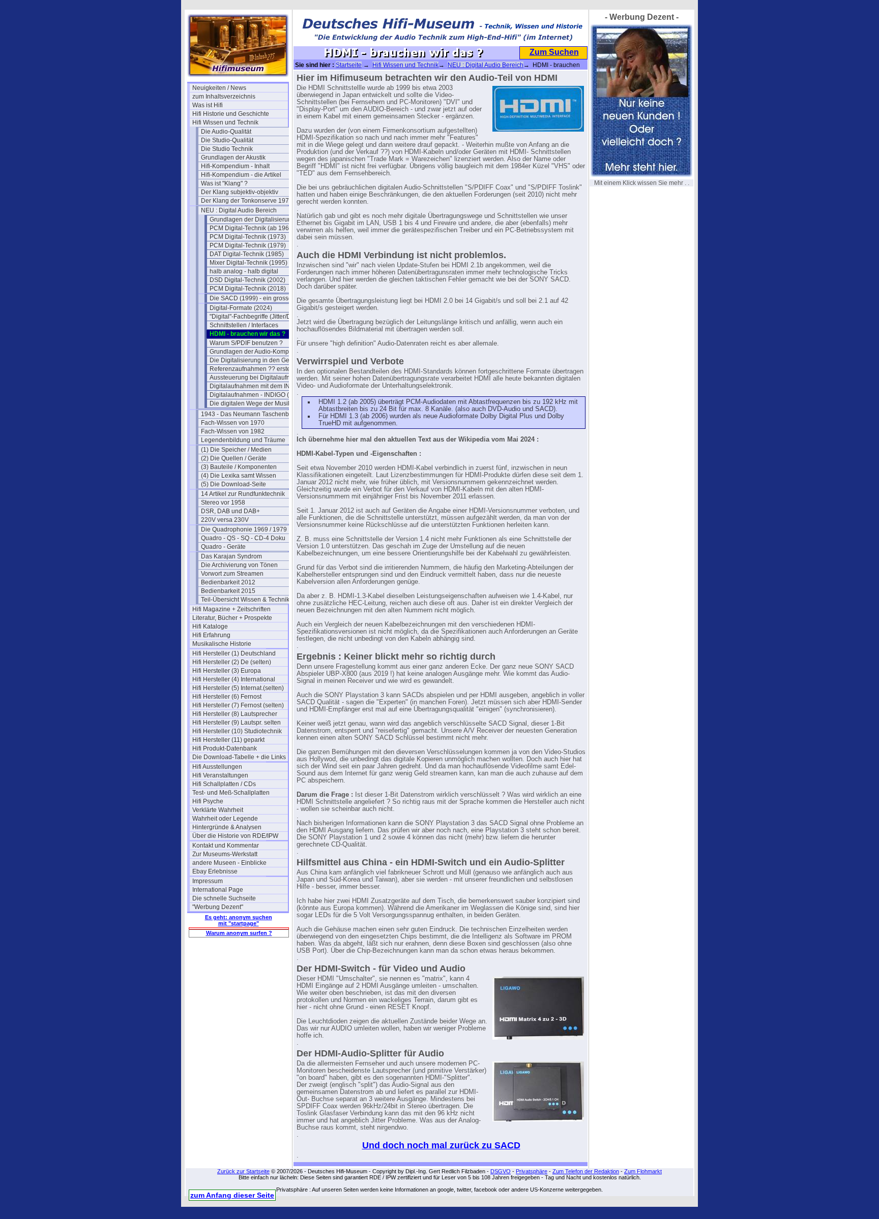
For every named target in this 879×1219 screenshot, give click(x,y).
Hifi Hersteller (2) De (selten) (231, 662)
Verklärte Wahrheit (217, 810)
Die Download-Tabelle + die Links (239, 757)
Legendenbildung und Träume (243, 440)
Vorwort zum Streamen (232, 573)
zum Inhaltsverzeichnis (223, 96)
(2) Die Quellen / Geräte (234, 458)
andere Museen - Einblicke (229, 862)
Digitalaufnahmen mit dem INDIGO (257, 386)
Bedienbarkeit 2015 (228, 591)
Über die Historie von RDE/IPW (235, 835)
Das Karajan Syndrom (231, 556)
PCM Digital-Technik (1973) (248, 236)
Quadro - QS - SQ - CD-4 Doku (243, 538)
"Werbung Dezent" (217, 907)
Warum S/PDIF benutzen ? (246, 343)
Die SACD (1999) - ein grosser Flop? (257, 298)
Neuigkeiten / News (219, 87)
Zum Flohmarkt (643, 1171)
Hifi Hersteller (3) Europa (226, 670)
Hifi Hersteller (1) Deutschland (234, 653)
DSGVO (500, 1171)
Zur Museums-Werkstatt (224, 854)
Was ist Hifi (207, 105)
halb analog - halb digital (244, 271)
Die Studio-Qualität (227, 140)
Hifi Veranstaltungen (220, 775)
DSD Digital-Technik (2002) (247, 280)
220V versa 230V (225, 519)
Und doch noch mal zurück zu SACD (441, 1145)
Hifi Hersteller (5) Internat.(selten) (238, 688)
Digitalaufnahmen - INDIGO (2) (252, 394)
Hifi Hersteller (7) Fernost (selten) (238, 705)
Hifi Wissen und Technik (225, 122)
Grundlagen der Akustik (233, 157)
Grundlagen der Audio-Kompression (257, 351)
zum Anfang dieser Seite (232, 1195)
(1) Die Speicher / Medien (236, 449)
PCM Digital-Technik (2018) (248, 288)
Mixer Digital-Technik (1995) (248, 262)
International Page (217, 889)
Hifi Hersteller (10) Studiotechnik (237, 731)
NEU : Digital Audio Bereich (239, 210)
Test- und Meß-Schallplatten (231, 792)
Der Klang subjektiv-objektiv (239, 192)
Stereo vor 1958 (223, 502)
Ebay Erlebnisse (215, 871)
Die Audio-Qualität (226, 131)
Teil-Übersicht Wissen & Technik (245, 599)
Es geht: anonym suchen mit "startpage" (238, 920)
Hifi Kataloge (210, 626)
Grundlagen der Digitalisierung (252, 219)
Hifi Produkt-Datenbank (224, 748)
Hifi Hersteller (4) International (233, 679)
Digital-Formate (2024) (241, 307)
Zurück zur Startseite (243, 1171)
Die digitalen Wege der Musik (250, 403)
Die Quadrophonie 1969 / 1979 (244, 529)
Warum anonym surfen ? (239, 933)
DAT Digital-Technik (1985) (247, 254)
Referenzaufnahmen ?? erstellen (255, 368)
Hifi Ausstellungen (217, 766)
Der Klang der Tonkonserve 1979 (246, 200)
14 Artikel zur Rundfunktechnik (243, 493)
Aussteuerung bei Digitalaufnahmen (257, 377)
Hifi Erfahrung (211, 635)
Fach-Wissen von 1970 (233, 422)
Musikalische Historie (221, 643)
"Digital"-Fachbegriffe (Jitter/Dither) (257, 316)
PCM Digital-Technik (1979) (248, 245)
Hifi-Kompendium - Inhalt (235, 166)
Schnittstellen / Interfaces (244, 325)
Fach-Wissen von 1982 (233, 431)
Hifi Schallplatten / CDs (224, 784)
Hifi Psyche (207, 801)
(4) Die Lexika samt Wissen (238, 475)
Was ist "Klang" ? (224, 183)
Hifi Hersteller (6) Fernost (226, 696)
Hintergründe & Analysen (226, 827)
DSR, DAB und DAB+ (230, 511)
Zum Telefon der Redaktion (585, 1171)
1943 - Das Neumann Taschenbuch (249, 414)
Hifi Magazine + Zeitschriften (231, 609)
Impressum (207, 881)
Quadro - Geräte (223, 546)
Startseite (349, 65)
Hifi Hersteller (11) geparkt (228, 739)
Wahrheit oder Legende (225, 818)
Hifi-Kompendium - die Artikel (241, 174)
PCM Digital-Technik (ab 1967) (252, 228)
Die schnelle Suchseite (224, 898)
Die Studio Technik (227, 148)
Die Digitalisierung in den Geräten (257, 360)
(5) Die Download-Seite (233, 484)
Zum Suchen (554, 52)
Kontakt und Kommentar (225, 845)
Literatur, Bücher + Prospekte (232, 617)
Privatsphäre (531, 1171)
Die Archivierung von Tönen (239, 565)
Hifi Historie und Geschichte (230, 113)
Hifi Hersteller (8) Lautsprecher (234, 713)
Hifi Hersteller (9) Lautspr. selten (236, 722)
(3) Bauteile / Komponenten (239, 467)
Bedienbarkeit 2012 (228, 582)
